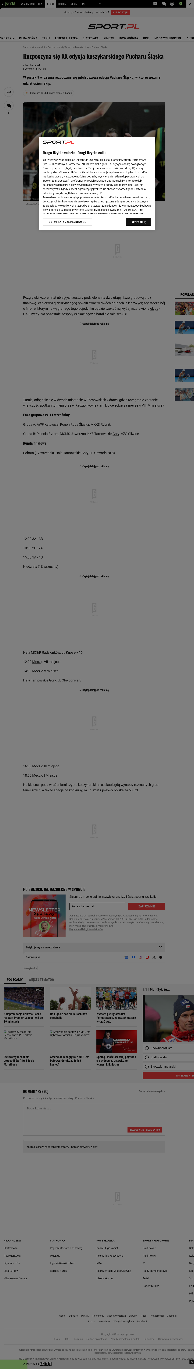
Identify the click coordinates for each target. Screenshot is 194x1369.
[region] (97, 183)
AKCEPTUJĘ (138, 222)
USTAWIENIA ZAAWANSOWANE (67, 221)
